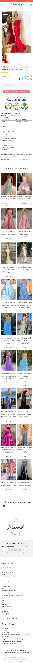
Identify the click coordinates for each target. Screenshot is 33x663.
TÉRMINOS (25, 659)
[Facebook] (3, 624)
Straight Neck (4, 156)
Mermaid (16, 154)
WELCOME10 (16, 550)
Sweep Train (12, 156)
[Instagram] (6, 624)
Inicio (2, 9)
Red (27, 154)
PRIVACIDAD (11, 661)
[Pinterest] (9, 624)
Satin (30, 154)
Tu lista (27, 76)
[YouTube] (13, 624)
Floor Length (9, 154)
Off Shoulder (22, 154)
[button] (5, 72)
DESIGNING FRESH (20, 661)
